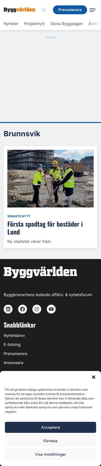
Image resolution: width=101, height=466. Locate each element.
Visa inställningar (50, 454)
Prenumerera (15, 353)
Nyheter (11, 23)
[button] (93, 377)
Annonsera (13, 362)
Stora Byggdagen (66, 23)
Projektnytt (34, 23)
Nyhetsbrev (14, 335)
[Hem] (21, 9)
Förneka (50, 441)
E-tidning (12, 344)
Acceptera (50, 427)
